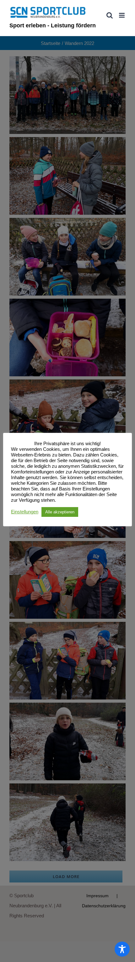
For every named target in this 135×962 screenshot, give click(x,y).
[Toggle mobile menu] (122, 15)
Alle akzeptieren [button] (59, 512)
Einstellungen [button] (24, 511)
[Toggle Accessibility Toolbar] (122, 949)
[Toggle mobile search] (109, 15)
